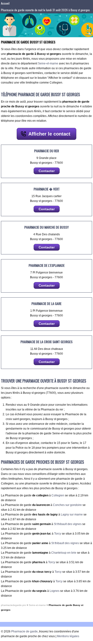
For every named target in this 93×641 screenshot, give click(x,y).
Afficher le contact (49, 134)
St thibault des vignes (68, 524)
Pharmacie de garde (24, 631)
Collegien (58, 495)
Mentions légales (68, 636)
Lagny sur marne (72, 514)
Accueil (5, 3)
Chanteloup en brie (63, 552)
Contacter (47, 171)
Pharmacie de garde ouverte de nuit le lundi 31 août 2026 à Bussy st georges (45, 10)
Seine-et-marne (48, 63)
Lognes (54, 591)
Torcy (57, 533)
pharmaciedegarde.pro (13, 605)
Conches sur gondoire (67, 505)
